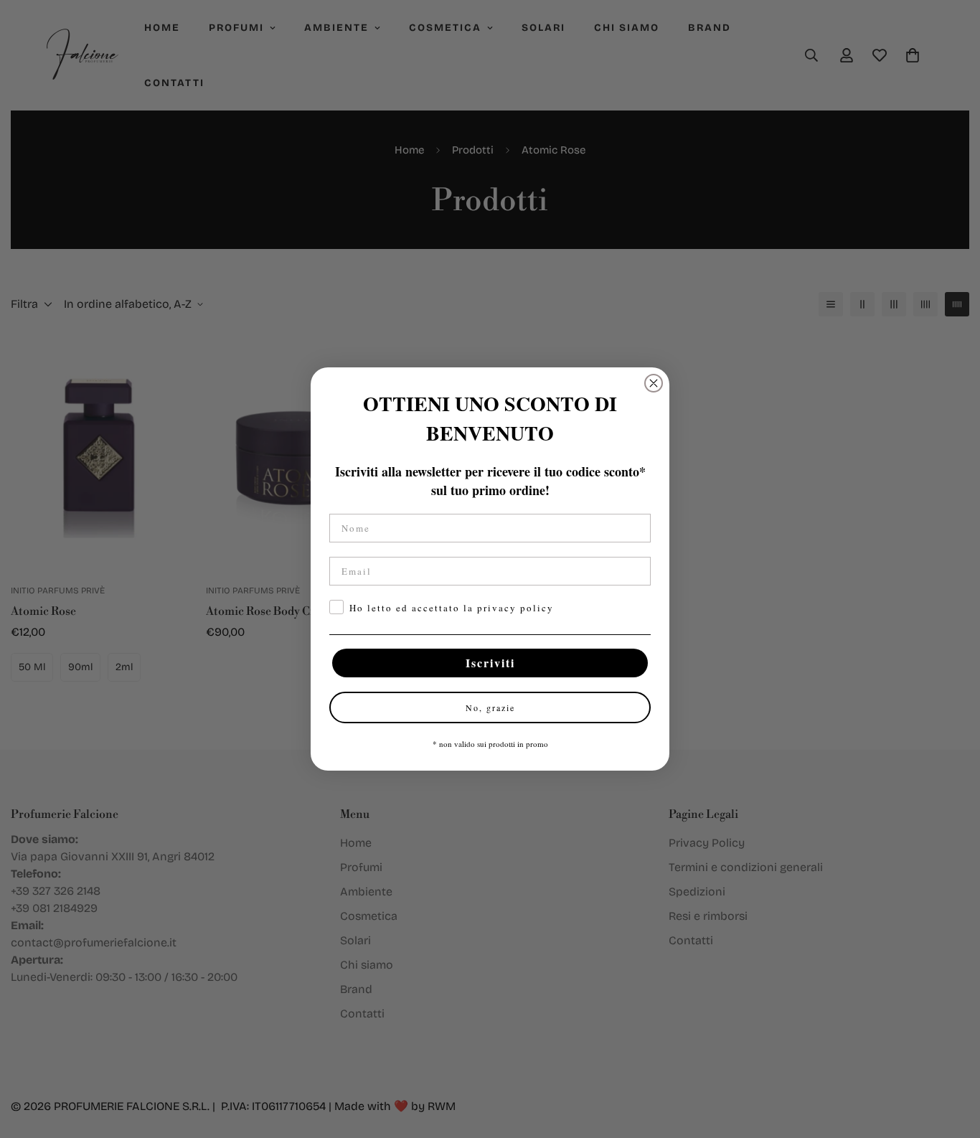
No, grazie (490, 707)
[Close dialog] (653, 383)
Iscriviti (490, 662)
